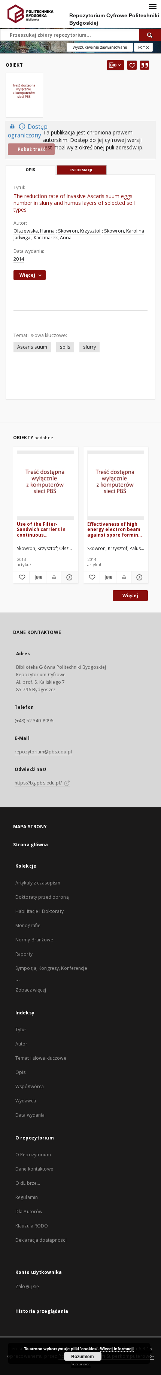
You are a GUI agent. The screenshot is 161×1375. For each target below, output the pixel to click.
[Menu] (152, 6)
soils (65, 347)
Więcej (130, 595)
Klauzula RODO (31, 1226)
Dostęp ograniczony (28, 131)
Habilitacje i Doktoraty (39, 911)
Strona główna (30, 844)
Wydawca (25, 1101)
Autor (21, 1044)
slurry (89, 347)
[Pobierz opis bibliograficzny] (38, 577)
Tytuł (20, 1029)
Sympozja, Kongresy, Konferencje (51, 968)
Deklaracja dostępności (41, 1240)
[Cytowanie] (144, 65)
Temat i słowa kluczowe (40, 1058)
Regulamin (26, 1197)
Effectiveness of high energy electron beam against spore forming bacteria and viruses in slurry (114, 529)
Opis (20, 1072)
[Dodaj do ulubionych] (132, 65)
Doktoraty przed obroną (42, 897)
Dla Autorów (28, 1211)
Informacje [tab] (81, 169)
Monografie (27, 925)
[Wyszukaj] (150, 35)
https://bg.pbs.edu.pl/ (39, 783)
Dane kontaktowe (34, 1169)
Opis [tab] (30, 169)
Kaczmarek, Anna (53, 237)
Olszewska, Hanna (34, 231)
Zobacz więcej (30, 990)
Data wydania (30, 1115)
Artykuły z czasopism (37, 883)
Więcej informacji (117, 1348)
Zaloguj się (27, 1286)
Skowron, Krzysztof (79, 231)
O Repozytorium (33, 1154)
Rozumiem (82, 1356)
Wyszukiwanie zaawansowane (100, 47)
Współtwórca (29, 1086)
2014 (18, 259)
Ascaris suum (32, 347)
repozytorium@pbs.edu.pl (43, 752)
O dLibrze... (27, 1183)
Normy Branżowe (34, 940)
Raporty (24, 954)
